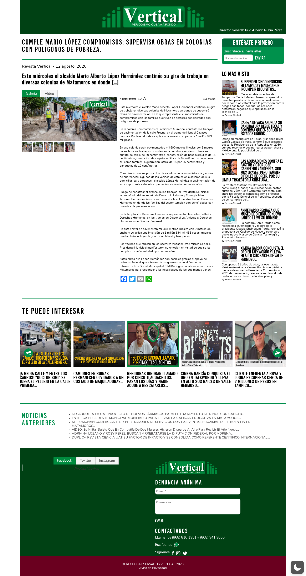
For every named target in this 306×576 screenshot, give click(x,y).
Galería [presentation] (31, 93)
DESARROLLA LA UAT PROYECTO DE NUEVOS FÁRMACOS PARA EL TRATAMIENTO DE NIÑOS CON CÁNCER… (158, 414)
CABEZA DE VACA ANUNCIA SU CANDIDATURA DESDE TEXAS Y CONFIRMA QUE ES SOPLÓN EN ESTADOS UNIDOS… (261, 127)
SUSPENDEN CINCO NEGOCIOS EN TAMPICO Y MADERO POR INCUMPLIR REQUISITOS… (261, 85)
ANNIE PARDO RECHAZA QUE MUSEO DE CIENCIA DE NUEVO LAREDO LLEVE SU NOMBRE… (261, 213)
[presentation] (28, 352)
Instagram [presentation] (107, 460)
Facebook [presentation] (64, 460)
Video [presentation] (49, 93)
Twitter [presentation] (85, 460)
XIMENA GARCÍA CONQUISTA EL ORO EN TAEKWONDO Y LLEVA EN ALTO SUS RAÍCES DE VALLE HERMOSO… (262, 253)
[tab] (31, 93)
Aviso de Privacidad (153, 568)
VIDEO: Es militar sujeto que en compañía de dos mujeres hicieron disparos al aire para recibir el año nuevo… (156, 429)
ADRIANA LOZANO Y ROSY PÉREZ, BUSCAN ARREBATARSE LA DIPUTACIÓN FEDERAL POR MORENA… (152, 433)
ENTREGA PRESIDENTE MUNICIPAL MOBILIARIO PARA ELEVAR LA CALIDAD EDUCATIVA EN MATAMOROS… (156, 418)
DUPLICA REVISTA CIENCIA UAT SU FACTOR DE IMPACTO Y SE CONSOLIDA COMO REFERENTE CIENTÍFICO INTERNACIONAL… (171, 437)
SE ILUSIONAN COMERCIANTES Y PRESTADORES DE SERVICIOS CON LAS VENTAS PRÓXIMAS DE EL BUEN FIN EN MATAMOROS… (161, 424)
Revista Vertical (233, 115)
